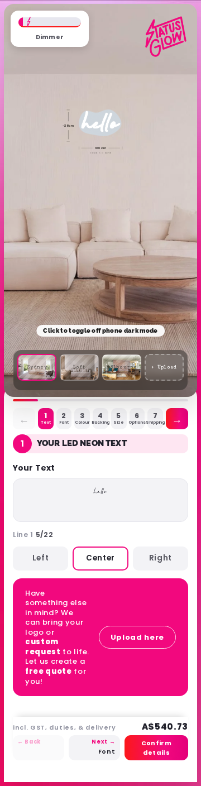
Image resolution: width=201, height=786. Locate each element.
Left (40, 558)
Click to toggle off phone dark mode (100, 330)
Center (100, 558)
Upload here (137, 637)
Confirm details (156, 748)
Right (160, 558)
